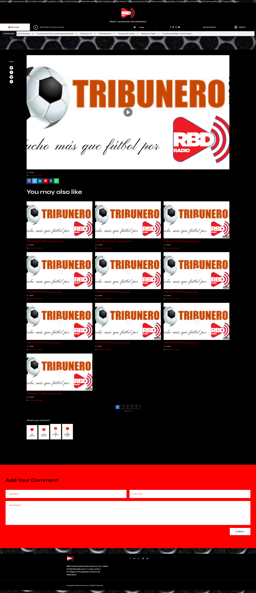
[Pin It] (45, 181)
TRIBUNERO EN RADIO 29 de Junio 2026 (112, 342)
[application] (89, 27)
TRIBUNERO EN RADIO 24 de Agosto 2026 (45, 241)
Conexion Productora (74, 585)
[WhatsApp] (56, 181)
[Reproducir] (35, 27)
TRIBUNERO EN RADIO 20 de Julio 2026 (112, 292)
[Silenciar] (134, 27)
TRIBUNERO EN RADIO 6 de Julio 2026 (43, 342)
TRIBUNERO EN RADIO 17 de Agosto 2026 (113, 241)
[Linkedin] (40, 181)
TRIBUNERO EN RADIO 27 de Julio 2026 (44, 292)
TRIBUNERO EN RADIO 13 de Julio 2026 (181, 292)
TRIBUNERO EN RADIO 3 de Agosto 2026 (181, 241)
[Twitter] (34, 181)
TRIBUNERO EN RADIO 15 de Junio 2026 (44, 393)
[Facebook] (29, 181)
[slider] (142, 26)
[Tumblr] (51, 181)
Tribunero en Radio (35, 175)
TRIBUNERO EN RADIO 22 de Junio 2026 (181, 342)
